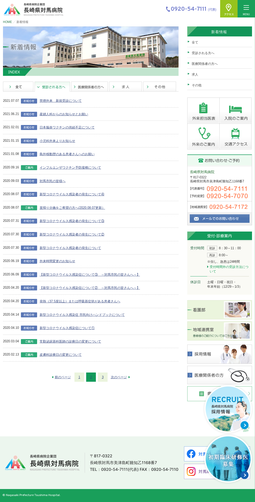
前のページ (63, 377)
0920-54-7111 (114, 469)
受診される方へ (203, 53)
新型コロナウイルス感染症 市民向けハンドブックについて (82, 315)
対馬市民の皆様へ (52, 181)
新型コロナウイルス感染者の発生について (70, 248)
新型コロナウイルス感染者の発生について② (72, 234)
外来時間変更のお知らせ (57, 261)
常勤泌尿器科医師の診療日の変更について (70, 341)
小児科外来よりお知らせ (57, 141)
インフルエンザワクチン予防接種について (70, 167)
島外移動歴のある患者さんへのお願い (67, 154)
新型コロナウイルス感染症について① (67, 328)
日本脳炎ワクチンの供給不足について (67, 127)
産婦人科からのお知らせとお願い (64, 114)
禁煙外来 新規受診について (61, 101)
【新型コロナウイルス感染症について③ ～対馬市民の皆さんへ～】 (90, 274)
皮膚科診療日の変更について (61, 355)
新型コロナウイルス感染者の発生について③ (72, 221)
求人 (195, 74)
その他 (196, 85)
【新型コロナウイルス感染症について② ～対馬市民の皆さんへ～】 (90, 288)
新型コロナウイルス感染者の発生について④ (72, 194)
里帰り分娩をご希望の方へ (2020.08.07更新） (72, 208)
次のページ (119, 377)
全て (195, 42)
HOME (7, 22)
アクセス (229, 14)
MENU (246, 14)
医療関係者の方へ (205, 64)
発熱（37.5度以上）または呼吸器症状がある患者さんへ (80, 301)
